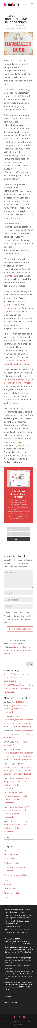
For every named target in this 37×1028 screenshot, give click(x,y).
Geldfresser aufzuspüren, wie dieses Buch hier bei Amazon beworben (18, 383)
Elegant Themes (19, 1021)
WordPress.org (10, 897)
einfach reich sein (11, 850)
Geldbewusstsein (11, 863)
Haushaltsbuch (11, 275)
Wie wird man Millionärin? (13, 927)
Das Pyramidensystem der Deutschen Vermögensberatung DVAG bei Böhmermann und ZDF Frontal (19, 949)
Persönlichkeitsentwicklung (16, 875)
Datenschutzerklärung (11, 1002)
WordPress (20, 1025)
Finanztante (10, 26)
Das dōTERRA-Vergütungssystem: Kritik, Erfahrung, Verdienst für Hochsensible (18, 688)
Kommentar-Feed (11, 893)
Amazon (8, 308)
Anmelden (8, 884)
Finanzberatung (9, 29)
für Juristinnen (10, 858)
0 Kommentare (21, 29)
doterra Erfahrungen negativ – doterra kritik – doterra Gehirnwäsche (17, 677)
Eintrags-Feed (10, 888)
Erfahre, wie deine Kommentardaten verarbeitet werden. (17, 650)
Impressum (7, 996)
